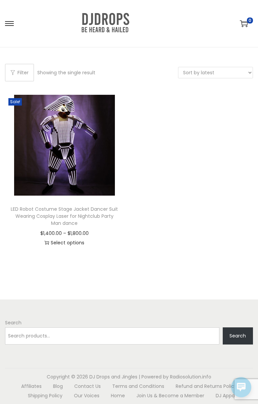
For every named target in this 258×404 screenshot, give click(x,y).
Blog (58, 386)
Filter (23, 72)
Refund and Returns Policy (206, 386)
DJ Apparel (228, 395)
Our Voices (86, 395)
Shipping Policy (45, 395)
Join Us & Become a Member (170, 395)
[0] (244, 23)
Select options (67, 242)
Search (13, 322)
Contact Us (87, 386)
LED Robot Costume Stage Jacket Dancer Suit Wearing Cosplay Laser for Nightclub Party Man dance (64, 216)
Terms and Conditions (138, 386)
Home (118, 395)
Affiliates (31, 386)
